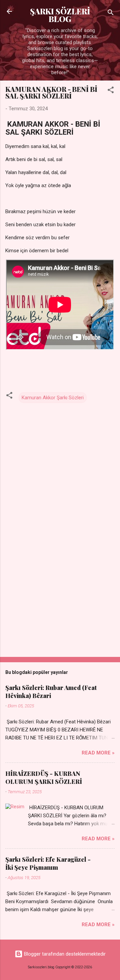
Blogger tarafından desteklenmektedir (64, 954)
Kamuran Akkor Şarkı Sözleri (53, 398)
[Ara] (111, 13)
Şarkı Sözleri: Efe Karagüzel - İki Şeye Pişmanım (48, 863)
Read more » (98, 753)
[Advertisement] (60, 604)
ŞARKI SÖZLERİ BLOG (60, 15)
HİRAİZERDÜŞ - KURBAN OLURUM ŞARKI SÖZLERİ (43, 777)
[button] (111, 91)
